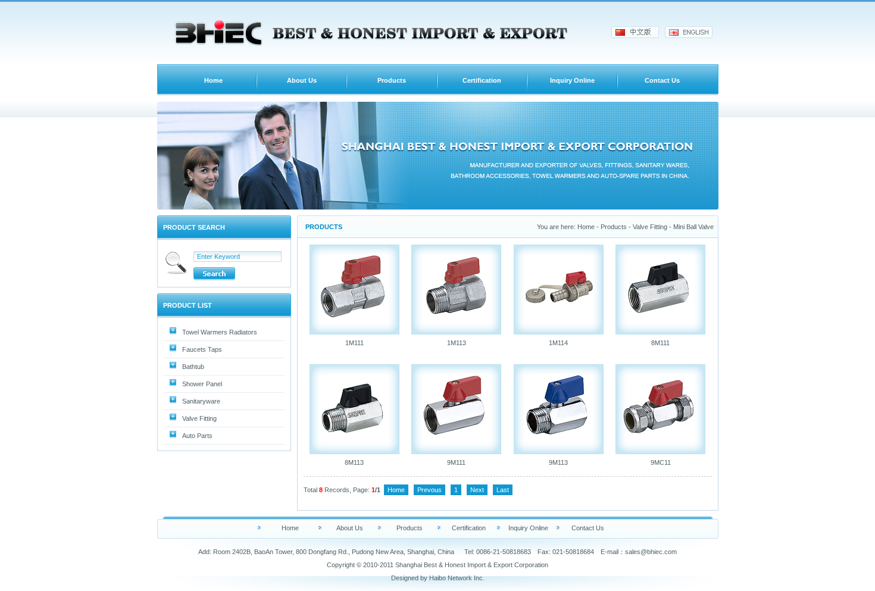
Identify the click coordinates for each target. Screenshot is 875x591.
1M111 (354, 342)
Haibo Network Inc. (457, 577)
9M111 (456, 462)
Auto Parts (197, 435)
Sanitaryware (201, 401)
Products (391, 80)
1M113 (456, 342)
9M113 (558, 462)
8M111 (660, 342)
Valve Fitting (199, 418)
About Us (302, 80)
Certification (481, 80)
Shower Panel (202, 383)
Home (213, 80)
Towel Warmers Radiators (219, 332)
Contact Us (662, 80)
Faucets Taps (202, 349)
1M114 (558, 342)
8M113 (354, 462)
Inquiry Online (572, 80)
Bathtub (193, 366)
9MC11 (661, 462)
